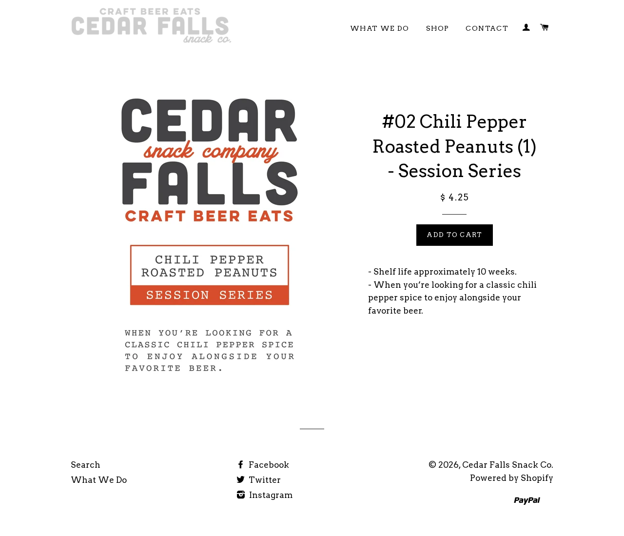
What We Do (380, 28)
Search (85, 465)
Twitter (264, 480)
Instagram (269, 495)
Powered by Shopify (511, 478)
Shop (437, 28)
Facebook (268, 465)
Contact (487, 28)
